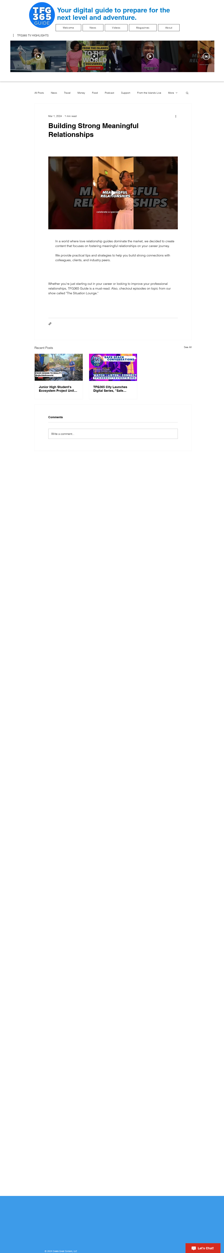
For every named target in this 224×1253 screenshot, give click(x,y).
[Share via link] (50, 323)
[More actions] (176, 116)
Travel (67, 92)
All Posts (39, 92)
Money (81, 92)
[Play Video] (38, 56)
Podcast (109, 92)
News (54, 92)
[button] (31, 35)
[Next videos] (219, 55)
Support (125, 92)
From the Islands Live (149, 92)
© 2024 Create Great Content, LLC (61, 1251)
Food (95, 92)
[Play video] (113, 192)
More (171, 92)
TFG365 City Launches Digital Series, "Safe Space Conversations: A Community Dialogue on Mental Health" (111, 388)
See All (188, 347)
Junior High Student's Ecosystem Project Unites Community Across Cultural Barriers (58, 388)
